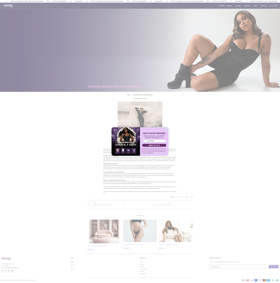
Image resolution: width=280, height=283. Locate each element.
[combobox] (144, 141)
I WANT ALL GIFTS (154, 145)
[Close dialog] (166, 129)
